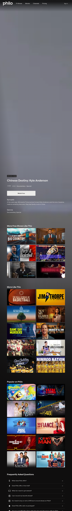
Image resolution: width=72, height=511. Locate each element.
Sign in (66, 3)
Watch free (21, 193)
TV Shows (19, 3)
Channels (36, 3)
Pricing (44, 3)
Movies (27, 3)
